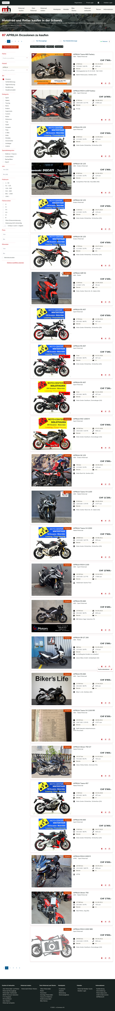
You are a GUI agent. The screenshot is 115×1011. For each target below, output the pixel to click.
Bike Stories (74, 9)
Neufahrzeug (9, 87)
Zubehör (61, 991)
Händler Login (108, 3)
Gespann (8, 127)
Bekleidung (62, 993)
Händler (66, 9)
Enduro (7, 108)
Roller (7, 116)
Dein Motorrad (33, 9)
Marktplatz (57, 9)
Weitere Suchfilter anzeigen (15, 263)
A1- (6, 212)
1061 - (7, 196)
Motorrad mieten (43, 9)
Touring (7, 103)
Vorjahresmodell (10, 90)
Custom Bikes (9, 157)
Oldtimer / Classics (11, 154)
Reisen (98, 9)
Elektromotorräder (45, 999)
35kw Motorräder (45, 989)
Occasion (8, 79)
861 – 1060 (9, 194)
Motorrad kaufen (21, 9)
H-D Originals (7, 997)
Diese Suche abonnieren (10, 47)
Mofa (6, 135)
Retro (7, 106)
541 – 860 (8, 191)
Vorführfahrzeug (10, 82)
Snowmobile (9, 141)
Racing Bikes (9, 159)
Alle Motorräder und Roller (11, 989)
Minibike (8, 138)
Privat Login (89, 3)
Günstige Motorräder (46, 995)
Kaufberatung (100, 989)
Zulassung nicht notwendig (13, 223)
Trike (6, 130)
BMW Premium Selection (10, 995)
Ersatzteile (62, 989)
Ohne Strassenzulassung (12, 220)
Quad (7, 125)
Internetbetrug (100, 991)
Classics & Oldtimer (46, 997)
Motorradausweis (101, 993)
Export (7, 162)
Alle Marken (6, 1001)
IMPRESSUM (100, 997)
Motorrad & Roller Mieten (29, 989)
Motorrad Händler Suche (85, 989)
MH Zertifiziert (7, 999)
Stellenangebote (64, 995)
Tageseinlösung (10, 84)
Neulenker (43, 993)
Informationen (108, 9)
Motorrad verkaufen (87, 9)
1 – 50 (7, 183)
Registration (78, 3)
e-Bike (7, 133)
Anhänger (8, 143)
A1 (6, 210)
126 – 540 (8, 188)
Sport (7, 98)
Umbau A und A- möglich (15, 226)
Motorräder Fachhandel (10, 993)
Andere (7, 146)
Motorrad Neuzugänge (9, 991)
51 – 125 (8, 186)
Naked (7, 100)
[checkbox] (33, 41)
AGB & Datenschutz (102, 995)
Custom (7, 114)
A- (6, 207)
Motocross (8, 119)
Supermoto (8, 111)
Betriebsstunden (9, 258)
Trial (6, 122)
